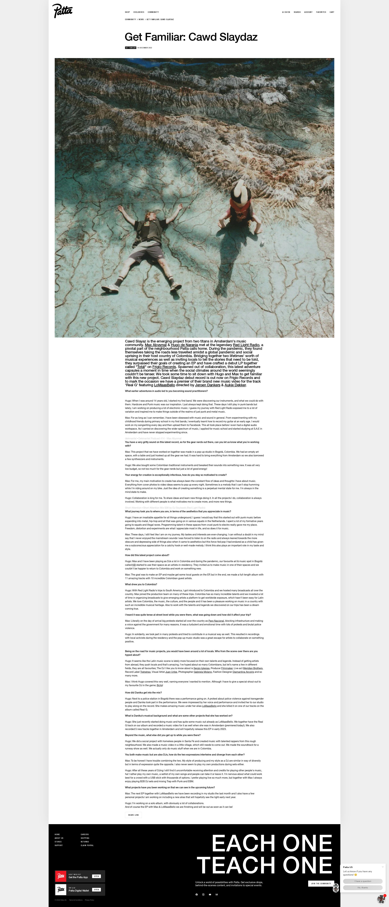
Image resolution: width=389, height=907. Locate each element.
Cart (332, 12)
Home (57, 834)
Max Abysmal (156, 345)
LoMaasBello (164, 385)
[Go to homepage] (62, 11)
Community (130, 19)
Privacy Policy (89, 900)
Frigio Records (164, 367)
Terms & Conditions (76, 900)
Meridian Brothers (253, 668)
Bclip (159, 685)
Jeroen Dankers (207, 385)
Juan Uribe (171, 671)
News (141, 19)
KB (134, 564)
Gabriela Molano (203, 671)
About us (59, 838)
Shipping (85, 838)
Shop (127, 12)
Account (308, 12)
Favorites (321, 12)
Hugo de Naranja (184, 345)
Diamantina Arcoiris (243, 671)
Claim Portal (87, 845)
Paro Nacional (216, 620)
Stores (58, 842)
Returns (85, 842)
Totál (141, 367)
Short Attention (133, 507)
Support (59, 845)
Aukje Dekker (235, 385)
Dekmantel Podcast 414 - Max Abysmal (159, 438)
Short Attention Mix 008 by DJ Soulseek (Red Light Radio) (174, 507)
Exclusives (139, 12)
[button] (381, 899)
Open (96, 876)
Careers (85, 834)
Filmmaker (227, 668)
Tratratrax (145, 671)
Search (297, 12)
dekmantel (131, 438)
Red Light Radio (246, 345)
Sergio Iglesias (202, 668)
